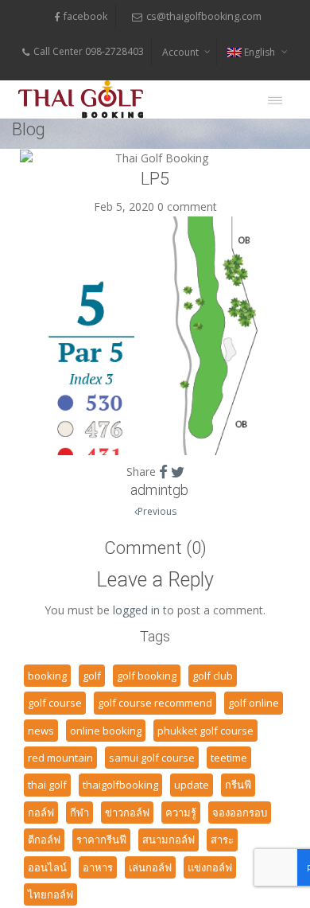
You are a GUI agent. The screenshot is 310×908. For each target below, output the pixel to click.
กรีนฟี (238, 784)
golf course (55, 703)
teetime (229, 757)
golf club (212, 675)
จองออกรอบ (239, 812)
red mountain (60, 757)
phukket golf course (205, 730)
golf (92, 675)
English (259, 52)
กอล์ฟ (41, 812)
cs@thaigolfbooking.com (204, 16)
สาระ (222, 839)
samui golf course (152, 757)
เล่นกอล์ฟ (150, 867)
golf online (253, 703)
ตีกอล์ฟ (44, 839)
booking (47, 675)
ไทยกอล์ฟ (50, 894)
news (41, 730)
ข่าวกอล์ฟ (127, 812)
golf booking (146, 675)
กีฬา (79, 812)
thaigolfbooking (120, 784)
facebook (85, 16)
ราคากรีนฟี (101, 839)
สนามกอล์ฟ (168, 839)
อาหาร (98, 867)
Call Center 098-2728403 (88, 51)
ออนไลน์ (47, 867)
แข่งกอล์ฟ (210, 867)
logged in (136, 610)
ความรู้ (180, 812)
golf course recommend (155, 703)
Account (180, 52)
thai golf (47, 784)
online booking (105, 730)
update (191, 784)
